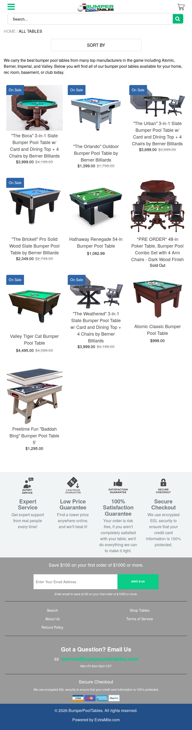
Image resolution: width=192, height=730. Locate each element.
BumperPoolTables (85, 710)
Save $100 (138, 581)
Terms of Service (139, 618)
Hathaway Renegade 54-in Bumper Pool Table (95, 242)
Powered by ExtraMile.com (96, 719)
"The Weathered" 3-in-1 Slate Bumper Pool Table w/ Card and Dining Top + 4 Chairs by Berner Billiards (95, 327)
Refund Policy (52, 627)
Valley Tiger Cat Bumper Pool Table (34, 339)
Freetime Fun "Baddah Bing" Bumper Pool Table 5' (34, 435)
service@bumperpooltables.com (99, 659)
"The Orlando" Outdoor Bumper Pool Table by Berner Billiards (96, 153)
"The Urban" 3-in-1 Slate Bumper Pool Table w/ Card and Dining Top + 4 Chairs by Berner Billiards (157, 133)
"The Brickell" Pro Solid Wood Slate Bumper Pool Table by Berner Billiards (34, 246)
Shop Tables (140, 610)
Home (10, 31)
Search (52, 610)
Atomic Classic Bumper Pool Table (157, 329)
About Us (52, 618)
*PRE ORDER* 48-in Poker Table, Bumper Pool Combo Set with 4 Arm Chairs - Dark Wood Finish (157, 249)
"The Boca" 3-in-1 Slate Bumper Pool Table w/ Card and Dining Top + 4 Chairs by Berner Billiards (34, 145)
